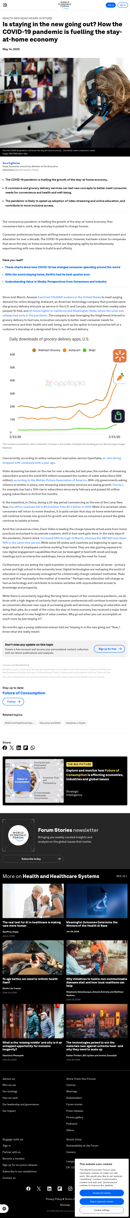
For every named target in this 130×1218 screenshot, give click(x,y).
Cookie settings (102, 1210)
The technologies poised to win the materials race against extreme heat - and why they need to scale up (94, 1046)
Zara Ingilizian (11, 163)
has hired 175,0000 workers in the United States (69, 297)
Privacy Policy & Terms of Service (65, 1199)
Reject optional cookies (101, 1201)
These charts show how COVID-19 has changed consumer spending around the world (62, 267)
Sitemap (65, 1204)
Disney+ (118, 484)
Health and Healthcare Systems (27, 18)
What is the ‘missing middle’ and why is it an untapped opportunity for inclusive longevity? (32, 1046)
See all (121, 876)
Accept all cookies (102, 1193)
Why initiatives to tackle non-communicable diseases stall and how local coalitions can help (96, 982)
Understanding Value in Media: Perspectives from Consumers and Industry (56, 281)
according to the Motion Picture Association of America (50, 480)
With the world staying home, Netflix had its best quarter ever (47, 274)
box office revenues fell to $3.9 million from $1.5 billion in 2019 (50, 506)
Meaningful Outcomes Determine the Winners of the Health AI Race (92, 924)
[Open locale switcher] (4, 1209)
